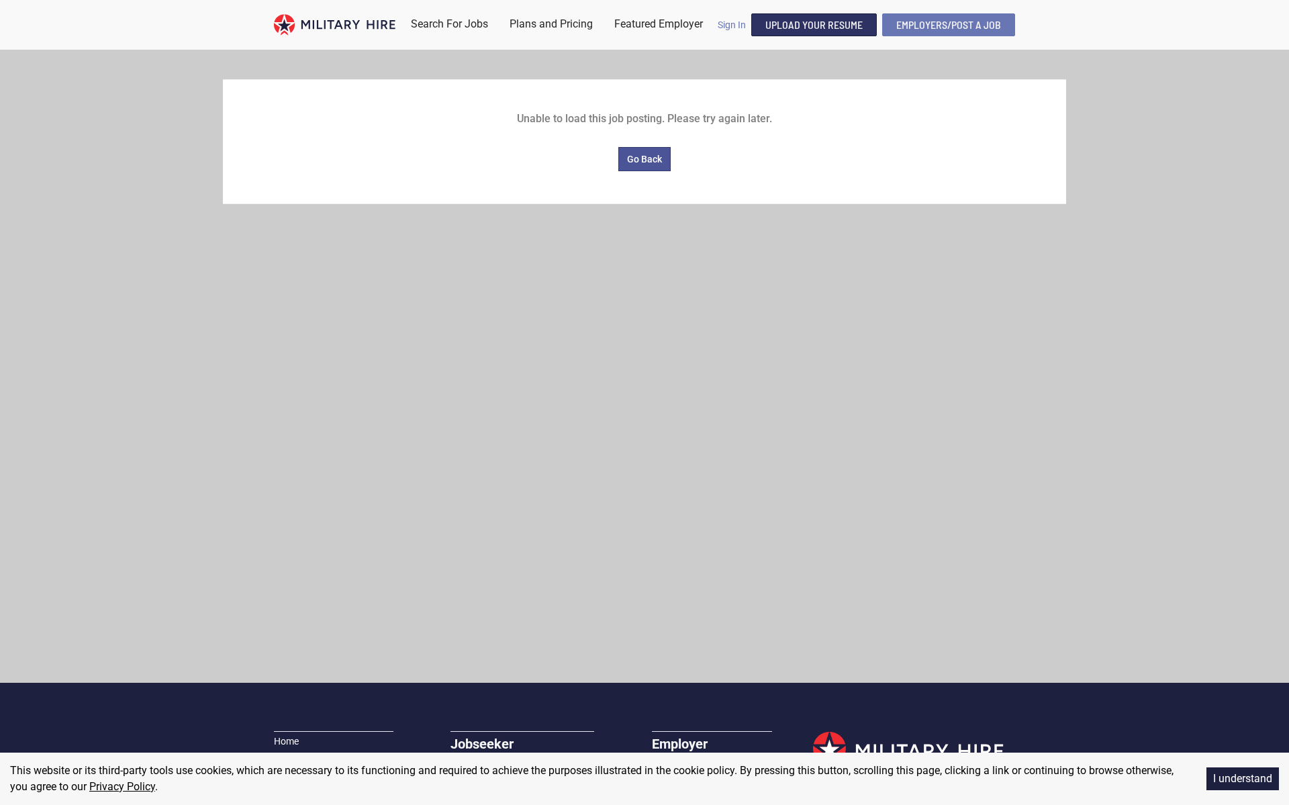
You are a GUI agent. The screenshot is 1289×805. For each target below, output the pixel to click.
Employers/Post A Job (948, 24)
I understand (1242, 778)
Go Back (644, 159)
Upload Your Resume (814, 24)
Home (286, 741)
